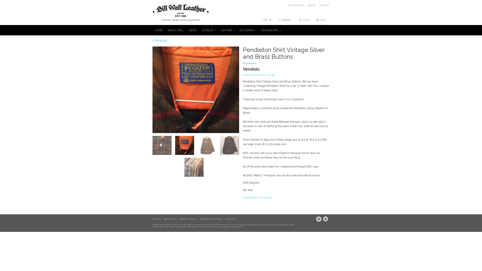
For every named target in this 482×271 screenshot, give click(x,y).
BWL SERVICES (296, 5)
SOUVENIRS (247, 30)
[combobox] (285, 19)
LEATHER (227, 30)
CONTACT (324, 5)
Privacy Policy (188, 219)
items (306, 20)
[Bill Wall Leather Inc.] (181, 13)
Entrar (323, 20)
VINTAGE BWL (271, 30)
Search (157, 219)
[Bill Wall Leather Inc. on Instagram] (319, 219)
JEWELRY (209, 30)
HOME (158, 30)
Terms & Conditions (211, 219)
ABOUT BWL (176, 30)
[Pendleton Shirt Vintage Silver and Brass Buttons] (196, 89)
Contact (230, 219)
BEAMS (312, 5)
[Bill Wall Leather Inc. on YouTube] (326, 219)
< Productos (160, 40)
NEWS (193, 30)
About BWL (170, 219)
